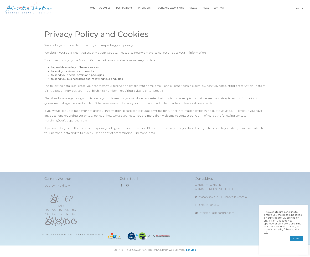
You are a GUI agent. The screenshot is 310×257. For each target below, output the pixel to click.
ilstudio (191, 250)
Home (91, 8)
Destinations (124, 8)
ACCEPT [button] (296, 238)
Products (144, 8)
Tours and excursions (170, 8)
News (206, 8)
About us (104, 8)
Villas (193, 8)
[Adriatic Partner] (29, 8)
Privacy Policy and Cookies (68, 234)
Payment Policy (96, 234)
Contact (218, 8)
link (266, 232)
